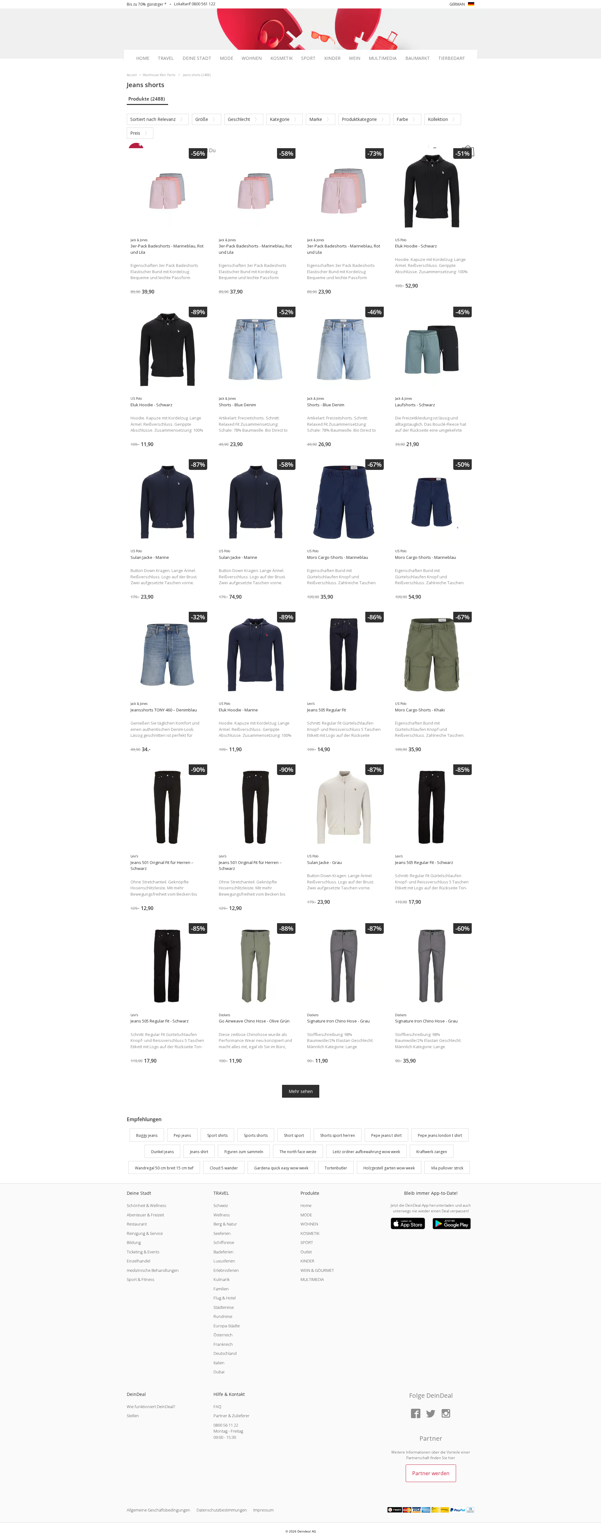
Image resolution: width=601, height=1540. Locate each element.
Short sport (294, 1135)
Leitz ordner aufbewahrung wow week (366, 1151)
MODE (306, 1215)
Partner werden (430, 1473)
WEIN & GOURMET (317, 1270)
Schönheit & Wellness (146, 1205)
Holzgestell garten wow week (389, 1168)
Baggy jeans (146, 1135)
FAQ (217, 1406)
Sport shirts (217, 1135)
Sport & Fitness (140, 1279)
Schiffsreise (223, 1242)
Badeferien (223, 1252)
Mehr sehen (301, 1091)
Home (142, 58)
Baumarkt (417, 58)
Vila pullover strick (447, 1168)
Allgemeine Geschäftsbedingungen (158, 1510)
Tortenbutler (336, 1168)
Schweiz (220, 1205)
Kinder (332, 58)
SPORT (306, 1242)
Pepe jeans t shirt (386, 1135)
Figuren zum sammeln (243, 1151)
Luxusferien (224, 1261)
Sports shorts (256, 1135)
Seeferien (222, 1233)
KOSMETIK (310, 1233)
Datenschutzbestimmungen (222, 1510)
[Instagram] (445, 1414)
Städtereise (223, 1307)
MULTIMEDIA (312, 1279)
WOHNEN (309, 1224)
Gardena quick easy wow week (281, 1168)
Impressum (263, 1510)
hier (451, 1457)
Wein (354, 58)
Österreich (223, 1335)
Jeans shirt (199, 1151)
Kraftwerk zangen (431, 1151)
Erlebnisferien (226, 1270)
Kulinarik (221, 1279)
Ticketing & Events (143, 1252)
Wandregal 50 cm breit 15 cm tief (164, 1168)
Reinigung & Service (145, 1233)
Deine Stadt (196, 58)
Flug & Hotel (224, 1298)
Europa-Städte (226, 1326)
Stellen (133, 1415)
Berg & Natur (225, 1224)
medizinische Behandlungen (153, 1270)
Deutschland (225, 1353)
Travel (166, 58)
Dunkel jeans (162, 1151)
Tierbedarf (451, 58)
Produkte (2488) (146, 99)
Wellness (221, 1215)
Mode (226, 58)
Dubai (218, 1372)
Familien (221, 1289)
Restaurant (137, 1224)
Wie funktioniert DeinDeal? (151, 1406)
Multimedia (383, 58)
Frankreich (223, 1344)
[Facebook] (415, 1414)
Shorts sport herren (337, 1135)
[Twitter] (430, 1414)
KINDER (307, 1261)
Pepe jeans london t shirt (440, 1135)
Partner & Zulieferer (231, 1415)
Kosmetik (281, 58)
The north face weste (298, 1151)
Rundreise (222, 1316)
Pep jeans (182, 1135)
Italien (218, 1363)
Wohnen (252, 58)
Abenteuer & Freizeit (145, 1215)
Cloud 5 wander (224, 1168)
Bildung (134, 1242)
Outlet (306, 1252)
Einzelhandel (138, 1261)
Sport (308, 58)
